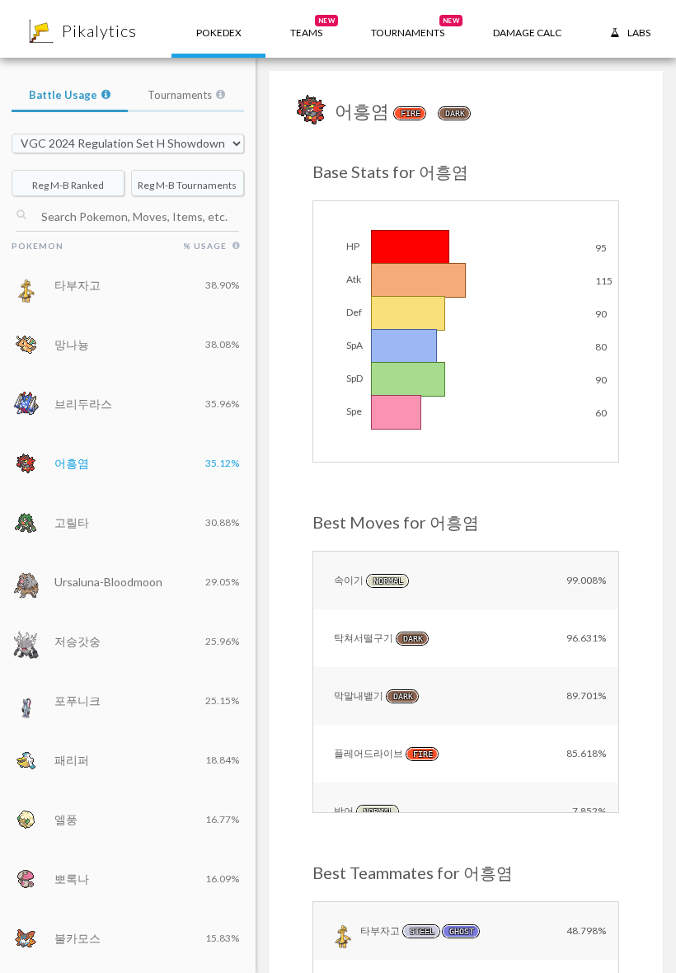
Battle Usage (63, 94)
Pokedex (219, 32)
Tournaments (180, 94)
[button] (306, 29)
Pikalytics (99, 30)
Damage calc (527, 32)
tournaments (415, 27)
